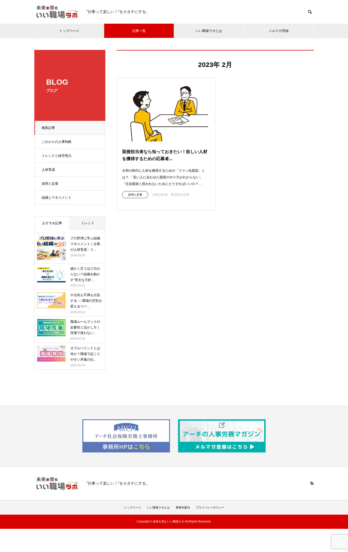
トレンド (87, 223)
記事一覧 (139, 31)
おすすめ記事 (52, 223)
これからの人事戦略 (56, 142)
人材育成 (48, 169)
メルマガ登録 (279, 31)
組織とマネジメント (56, 197)
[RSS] (312, 483)
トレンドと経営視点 (56, 156)
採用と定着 (50, 183)
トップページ (69, 31)
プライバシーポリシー (210, 507)
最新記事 (48, 128)
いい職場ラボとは (209, 31)
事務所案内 (183, 507)
